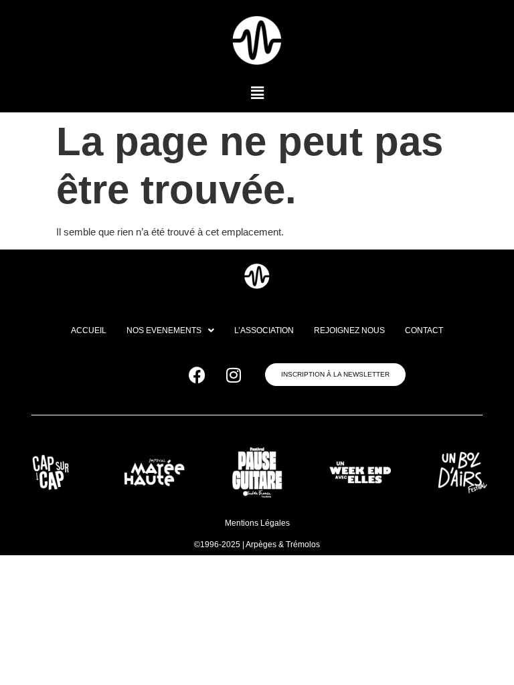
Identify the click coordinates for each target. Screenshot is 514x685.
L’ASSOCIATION (264, 330)
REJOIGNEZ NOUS (349, 330)
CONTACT (424, 330)
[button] (257, 93)
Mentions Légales (257, 523)
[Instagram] (233, 374)
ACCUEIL (88, 330)
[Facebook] (196, 374)
